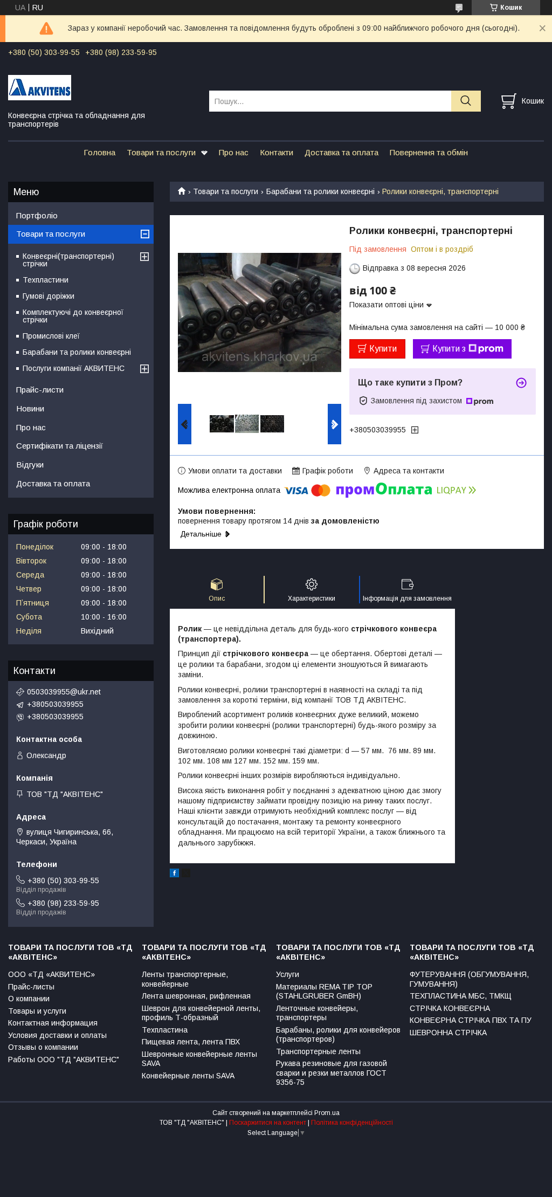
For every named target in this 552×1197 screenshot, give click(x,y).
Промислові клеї (51, 336)
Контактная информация (53, 1023)
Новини (30, 408)
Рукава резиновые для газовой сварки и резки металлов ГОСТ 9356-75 (331, 1072)
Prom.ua (327, 1113)
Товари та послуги (161, 152)
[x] (186, 874)
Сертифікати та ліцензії (59, 445)
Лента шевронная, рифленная (196, 996)
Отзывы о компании (43, 1047)
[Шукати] (466, 101)
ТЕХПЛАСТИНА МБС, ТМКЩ (461, 996)
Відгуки (30, 464)
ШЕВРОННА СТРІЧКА (448, 1032)
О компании (29, 998)
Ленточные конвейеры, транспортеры (317, 1013)
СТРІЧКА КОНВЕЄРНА (450, 1008)
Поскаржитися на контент (267, 1122)
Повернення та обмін (429, 152)
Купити (383, 348)
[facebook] (174, 874)
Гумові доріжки (48, 296)
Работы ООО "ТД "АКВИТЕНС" (63, 1059)
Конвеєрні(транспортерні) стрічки (68, 260)
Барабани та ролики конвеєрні (320, 191)
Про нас (234, 152)
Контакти (276, 152)
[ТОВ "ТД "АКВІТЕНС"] (102, 87)
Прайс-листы (31, 986)
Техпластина (165, 1030)
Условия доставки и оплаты (57, 1035)
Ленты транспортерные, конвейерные (185, 979)
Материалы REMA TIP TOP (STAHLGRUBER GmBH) (324, 991)
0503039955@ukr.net (64, 691)
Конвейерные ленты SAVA (188, 1075)
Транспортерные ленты (318, 1051)
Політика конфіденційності (352, 1122)
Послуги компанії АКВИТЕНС (74, 368)
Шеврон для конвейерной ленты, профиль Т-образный (201, 1013)
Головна (99, 152)
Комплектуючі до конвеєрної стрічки (73, 316)
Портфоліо (37, 215)
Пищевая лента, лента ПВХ (191, 1041)
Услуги (287, 974)
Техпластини (45, 280)
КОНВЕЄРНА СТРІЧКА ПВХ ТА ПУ (471, 1020)
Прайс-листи (40, 389)
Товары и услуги (37, 1011)
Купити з (449, 348)
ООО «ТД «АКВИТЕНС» (51, 974)
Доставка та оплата (341, 152)
